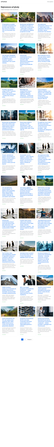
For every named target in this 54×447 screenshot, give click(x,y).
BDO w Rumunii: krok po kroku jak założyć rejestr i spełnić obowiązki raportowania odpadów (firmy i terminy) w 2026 (44, 58)
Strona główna (50, 1)
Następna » (29, 339)
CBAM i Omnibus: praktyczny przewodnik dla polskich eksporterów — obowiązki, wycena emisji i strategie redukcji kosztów (9, 290)
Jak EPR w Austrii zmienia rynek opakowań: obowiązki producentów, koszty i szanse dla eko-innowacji (44, 290)
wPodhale (4, 1)
